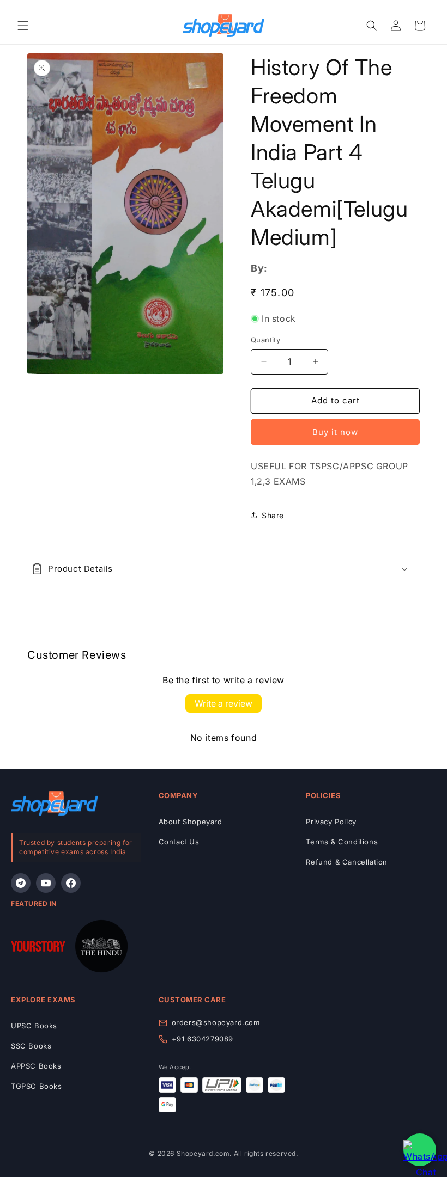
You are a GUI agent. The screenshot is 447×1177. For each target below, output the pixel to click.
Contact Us (179, 841)
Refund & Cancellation (347, 861)
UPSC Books (34, 1025)
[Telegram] (21, 883)
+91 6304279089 (202, 1038)
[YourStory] (38, 949)
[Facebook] (71, 883)
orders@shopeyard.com (216, 1022)
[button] (23, 26)
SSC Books (31, 1045)
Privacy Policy (331, 821)
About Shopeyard (190, 821)
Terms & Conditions (342, 841)
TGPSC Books (36, 1086)
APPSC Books (36, 1066)
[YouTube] (46, 883)
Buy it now (335, 432)
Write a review (223, 703)
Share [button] (273, 515)
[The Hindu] (101, 948)
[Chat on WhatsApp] (419, 1149)
